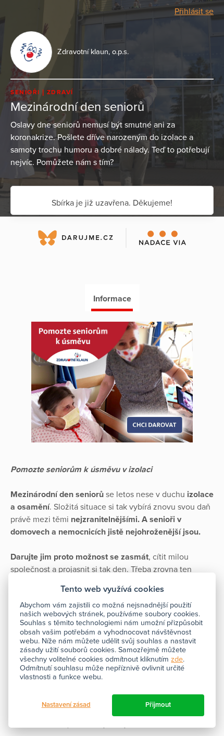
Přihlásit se (194, 11)
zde (177, 659)
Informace (112, 299)
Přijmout (158, 705)
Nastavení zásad (66, 705)
